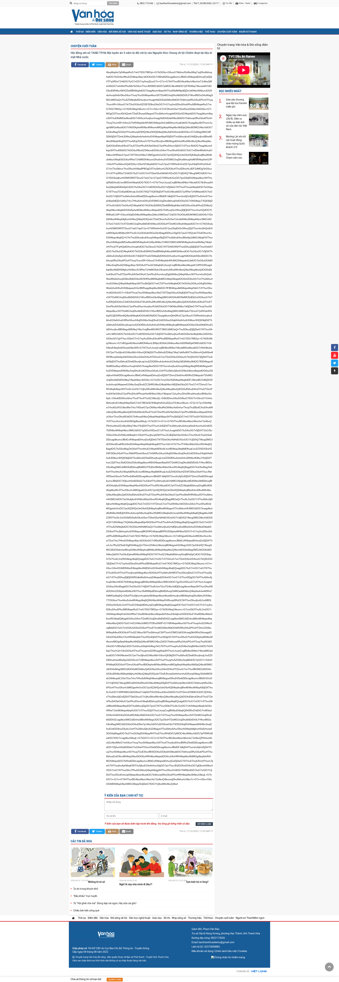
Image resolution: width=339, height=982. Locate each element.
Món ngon (76, 38)
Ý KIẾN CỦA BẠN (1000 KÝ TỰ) (123, 795)
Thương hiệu (196, 32)
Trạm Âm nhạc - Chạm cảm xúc (234, 156)
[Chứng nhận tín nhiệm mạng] (228, 957)
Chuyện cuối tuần (227, 32)
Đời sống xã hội (117, 32)
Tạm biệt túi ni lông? (197, 881)
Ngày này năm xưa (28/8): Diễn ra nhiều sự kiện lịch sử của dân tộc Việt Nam (236, 122)
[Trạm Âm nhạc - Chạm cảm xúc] (258, 158)
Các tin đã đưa (81, 841)
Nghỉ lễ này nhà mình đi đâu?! (136, 884)
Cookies (242, 951)
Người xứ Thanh (248, 32)
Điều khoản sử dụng (202, 951)
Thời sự (80, 32)
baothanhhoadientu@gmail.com (175, 3)
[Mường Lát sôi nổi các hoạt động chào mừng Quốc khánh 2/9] (258, 140)
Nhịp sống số (180, 32)
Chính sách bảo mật (226, 951)
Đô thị (167, 32)
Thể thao (210, 32)
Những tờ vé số (96, 881)
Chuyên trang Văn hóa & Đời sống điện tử (242, 46)
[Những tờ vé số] (93, 862)
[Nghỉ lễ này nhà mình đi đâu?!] (141, 862)
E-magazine (262, 3)
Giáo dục (157, 32)
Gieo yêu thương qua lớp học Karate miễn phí (236, 103)
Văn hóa (102, 32)
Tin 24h (228, 3)
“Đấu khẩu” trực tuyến (85, 896)
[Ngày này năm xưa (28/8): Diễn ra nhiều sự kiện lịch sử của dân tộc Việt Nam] (258, 118)
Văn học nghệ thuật (139, 32)
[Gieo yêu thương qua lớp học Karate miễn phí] (258, 103)
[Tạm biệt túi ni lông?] (190, 862)
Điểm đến (91, 32)
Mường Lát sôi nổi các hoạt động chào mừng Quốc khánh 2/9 (236, 142)
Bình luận (115, 979)
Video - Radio (244, 3)
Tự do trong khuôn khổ (85, 888)
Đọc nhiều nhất (230, 91)
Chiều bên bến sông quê (86, 910)
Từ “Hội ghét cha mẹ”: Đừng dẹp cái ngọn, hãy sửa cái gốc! (104, 903)
